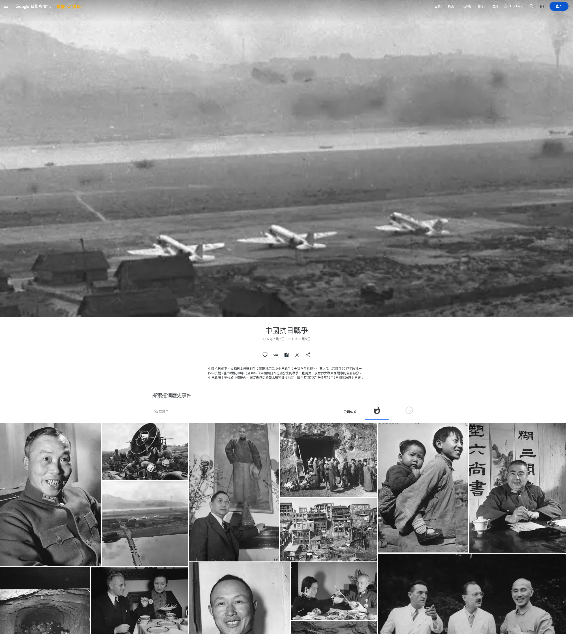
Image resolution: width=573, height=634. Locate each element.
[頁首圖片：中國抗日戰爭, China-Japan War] (286, 158)
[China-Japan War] (50, 494)
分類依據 (350, 412)
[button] (6, 6)
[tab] (377, 412)
